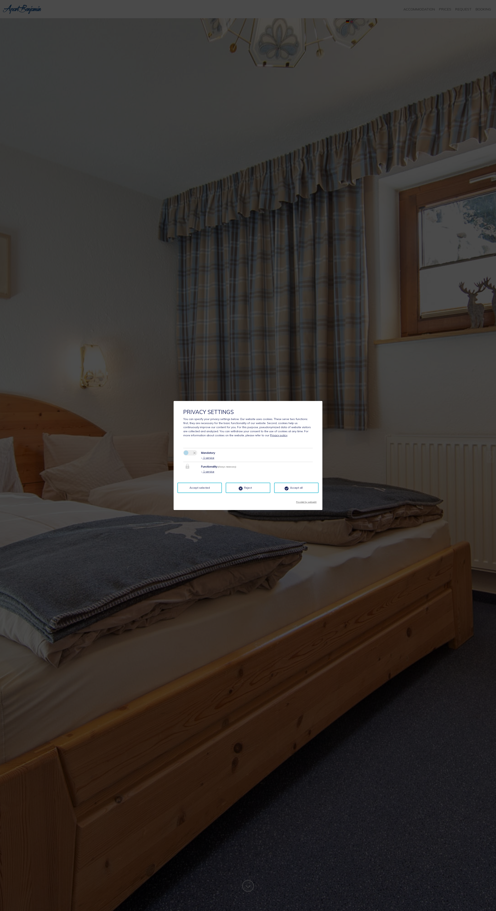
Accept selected (199, 487)
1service (207, 458)
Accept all (296, 487)
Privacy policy (278, 435)
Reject (248, 487)
